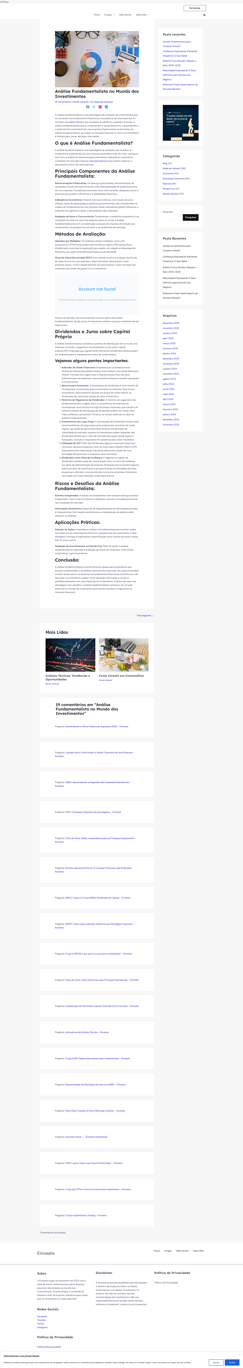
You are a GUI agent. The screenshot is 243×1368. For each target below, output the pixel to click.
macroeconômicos (98, 160)
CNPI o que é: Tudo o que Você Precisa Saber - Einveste (93, 1163)
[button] (195, 8)
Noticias (167, 183)
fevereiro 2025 (170, 348)
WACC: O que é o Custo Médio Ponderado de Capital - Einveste (97, 897)
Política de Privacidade (166, 1282)
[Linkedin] (106, 106)
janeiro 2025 (169, 353)
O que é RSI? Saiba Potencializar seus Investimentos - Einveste (97, 1058)
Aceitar (232, 1362)
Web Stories (182, 1250)
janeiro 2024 (169, 414)
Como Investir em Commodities (121, 675)
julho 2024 (168, 383)
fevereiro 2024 (170, 409)
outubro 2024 (170, 368)
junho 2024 (169, 389)
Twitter (40, 1323)
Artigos (168, 1250)
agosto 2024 (169, 378)
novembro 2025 (171, 328)
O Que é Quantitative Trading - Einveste (85, 1215)
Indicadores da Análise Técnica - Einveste (87, 1032)
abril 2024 (168, 399)
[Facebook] (87, 106)
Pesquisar (168, 211)
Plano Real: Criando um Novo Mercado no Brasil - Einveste (95, 1110)
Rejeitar (216, 1362)
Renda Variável (80, 101)
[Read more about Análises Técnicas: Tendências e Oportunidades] (70, 654)
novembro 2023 (171, 424)
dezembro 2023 (171, 419)
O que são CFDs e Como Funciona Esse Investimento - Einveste (98, 1189)
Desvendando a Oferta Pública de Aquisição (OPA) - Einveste (96, 726)
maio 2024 (168, 394)
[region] (121, 1360)
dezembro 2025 (171, 323)
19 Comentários (63, 101)
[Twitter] (94, 106)
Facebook (42, 1316)
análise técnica (76, 122)
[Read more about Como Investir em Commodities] (124, 654)
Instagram (42, 1327)
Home (157, 1250)
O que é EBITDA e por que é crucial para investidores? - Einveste (98, 953)
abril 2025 (168, 338)
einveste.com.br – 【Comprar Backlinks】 (86, 1136)
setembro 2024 (171, 373)
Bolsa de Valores (171, 168)
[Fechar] (240, 1354)
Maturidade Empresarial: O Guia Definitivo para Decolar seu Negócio (179, 75)
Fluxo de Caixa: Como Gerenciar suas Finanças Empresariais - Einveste (102, 979)
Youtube (41, 1320)
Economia (168, 173)
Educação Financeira (173, 178)
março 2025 (169, 343)
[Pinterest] (100, 106)
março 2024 (169, 404)
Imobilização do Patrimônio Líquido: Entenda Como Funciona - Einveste (102, 1006)
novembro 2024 (171, 363)
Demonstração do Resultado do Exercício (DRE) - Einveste (95, 1084)
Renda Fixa (168, 188)
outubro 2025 (170, 333)
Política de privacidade (49, 1346)
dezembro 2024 (171, 358)
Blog (165, 163)
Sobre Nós (198, 1250)
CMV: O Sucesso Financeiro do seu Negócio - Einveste (93, 812)
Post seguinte (145, 615)
